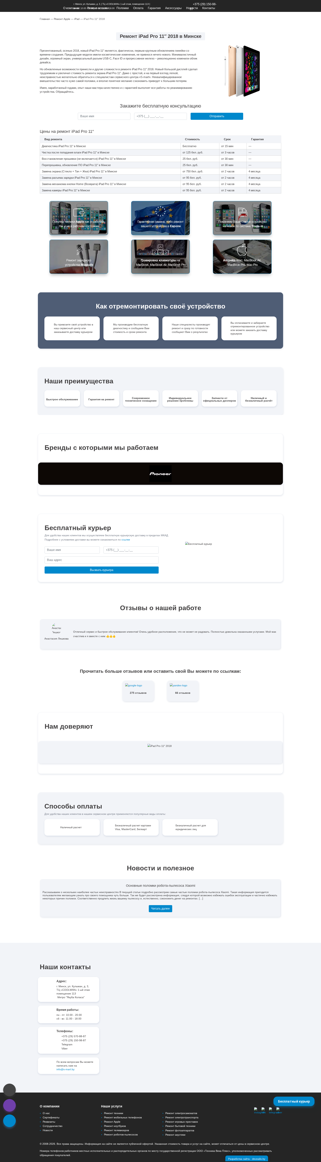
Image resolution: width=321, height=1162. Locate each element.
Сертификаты (51, 1117)
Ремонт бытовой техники (180, 1125)
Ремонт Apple (62, 18)
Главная (45, 18)
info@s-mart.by (65, 1069)
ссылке (125, 539)
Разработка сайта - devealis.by (246, 1158)
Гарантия (154, 8)
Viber (64, 1048)
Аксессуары (173, 8)
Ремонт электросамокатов (181, 1113)
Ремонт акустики (175, 1134)
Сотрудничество (52, 1125)
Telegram (66, 1044)
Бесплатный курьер (294, 1101)
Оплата (138, 8)
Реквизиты (49, 1121)
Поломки (122, 8)
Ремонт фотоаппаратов (179, 1130)
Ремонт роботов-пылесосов (121, 1134)
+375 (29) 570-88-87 (73, 1036)
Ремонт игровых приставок (181, 1121)
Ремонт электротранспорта (181, 1117)
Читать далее (160, 908)
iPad (77, 18)
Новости (192, 8)
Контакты (208, 8)
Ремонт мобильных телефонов (123, 1117)
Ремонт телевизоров (116, 1130)
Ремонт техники (98, 8)
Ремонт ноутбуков (115, 1125)
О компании (71, 8)
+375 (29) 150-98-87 (73, 1040)
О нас (46, 1113)
